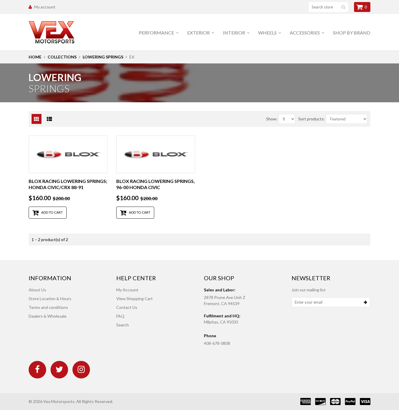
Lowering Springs (103, 56)
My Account (127, 289)
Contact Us (126, 307)
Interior (234, 32)
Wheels (267, 32)
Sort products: (311, 118)
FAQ (120, 316)
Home (35, 56)
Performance (157, 32)
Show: (271, 118)
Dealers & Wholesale (48, 316)
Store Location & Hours (50, 298)
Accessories (305, 32)
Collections (62, 56)
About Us (37, 289)
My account (44, 6)
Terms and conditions (48, 307)
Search (122, 324)
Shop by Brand (351, 32)
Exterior (199, 32)
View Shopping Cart (134, 298)
